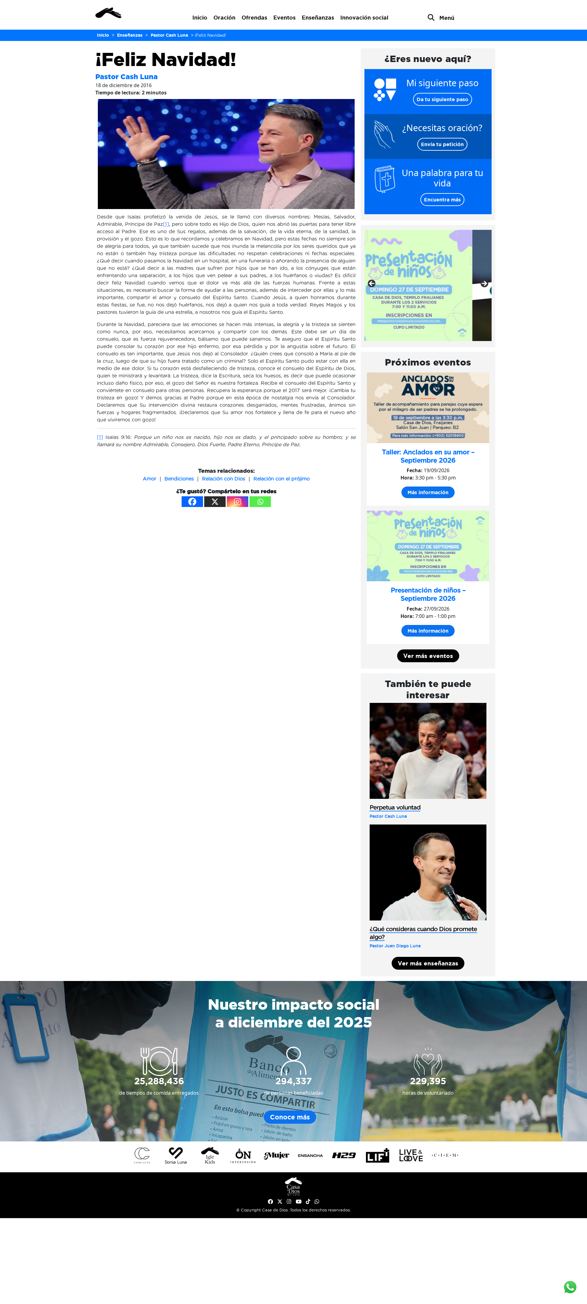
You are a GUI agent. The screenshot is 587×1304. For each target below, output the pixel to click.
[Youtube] (298, 1201)
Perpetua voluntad (395, 807)
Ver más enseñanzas (428, 963)
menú (446, 18)
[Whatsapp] (260, 501)
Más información (428, 492)
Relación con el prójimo (281, 478)
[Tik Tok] (308, 1201)
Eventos (284, 17)
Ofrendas (254, 17)
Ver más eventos (428, 655)
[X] (215, 501)
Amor (149, 478)
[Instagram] (237, 501)
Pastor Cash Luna (126, 76)
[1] (166, 224)
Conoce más (290, 1117)
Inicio (199, 17)
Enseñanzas (318, 17)
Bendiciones (179, 478)
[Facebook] (192, 501)
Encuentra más (442, 199)
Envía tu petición (442, 144)
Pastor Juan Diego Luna (395, 945)
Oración (224, 17)
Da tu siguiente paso (442, 99)
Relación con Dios (223, 478)
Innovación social (364, 17)
